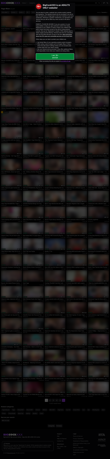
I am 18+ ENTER (55, 56)
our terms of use (65, 61)
